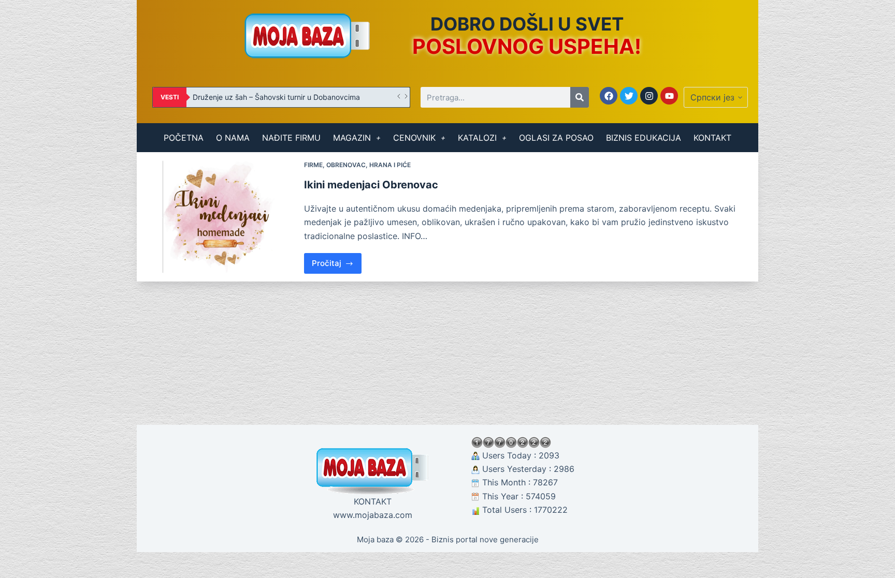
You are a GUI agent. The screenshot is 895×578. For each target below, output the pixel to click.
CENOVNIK (414, 137)
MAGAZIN (352, 137)
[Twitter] (629, 96)
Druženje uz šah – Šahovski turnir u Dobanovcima (276, 97)
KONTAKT (712, 137)
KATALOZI (477, 137)
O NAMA (233, 137)
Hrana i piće (390, 165)
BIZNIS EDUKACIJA (643, 137)
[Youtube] (669, 96)
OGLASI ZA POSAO (556, 137)
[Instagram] (649, 96)
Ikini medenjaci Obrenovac (371, 185)
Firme (313, 165)
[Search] (579, 97)
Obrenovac (346, 165)
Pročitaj (337, 260)
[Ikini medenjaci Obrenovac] (220, 216)
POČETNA (184, 137)
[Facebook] (608, 96)
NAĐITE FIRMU (291, 137)
